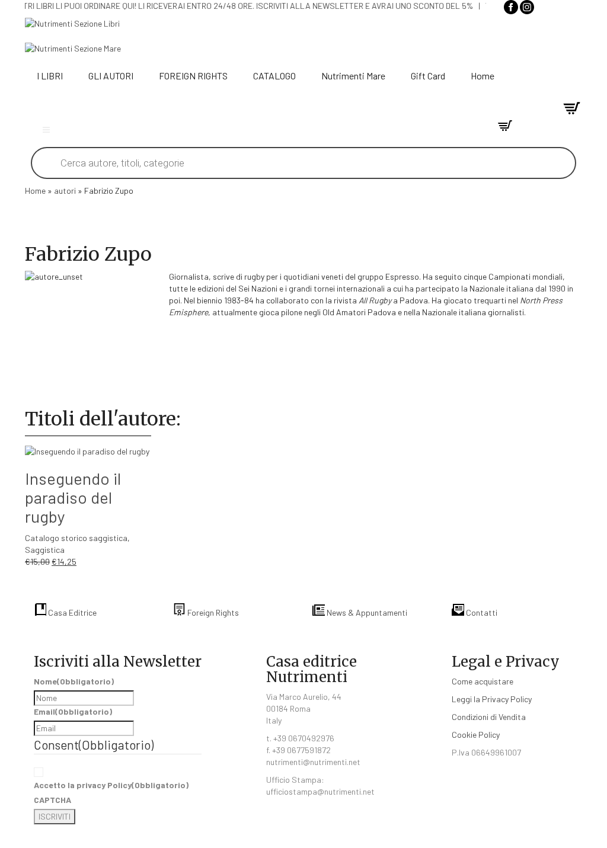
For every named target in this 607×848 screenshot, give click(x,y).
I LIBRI (50, 75)
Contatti (480, 612)
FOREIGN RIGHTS (193, 75)
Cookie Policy (476, 734)
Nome (74, 681)
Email (73, 711)
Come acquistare (482, 681)
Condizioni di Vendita (489, 717)
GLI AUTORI (110, 75)
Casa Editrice (71, 612)
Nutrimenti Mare (353, 75)
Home (482, 75)
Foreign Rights (212, 612)
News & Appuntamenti (366, 612)
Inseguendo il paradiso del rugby (73, 497)
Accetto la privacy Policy (111, 785)
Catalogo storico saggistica (76, 538)
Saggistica (45, 550)
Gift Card (428, 75)
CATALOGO (274, 75)
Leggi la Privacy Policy (492, 699)
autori (65, 190)
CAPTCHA (52, 800)
